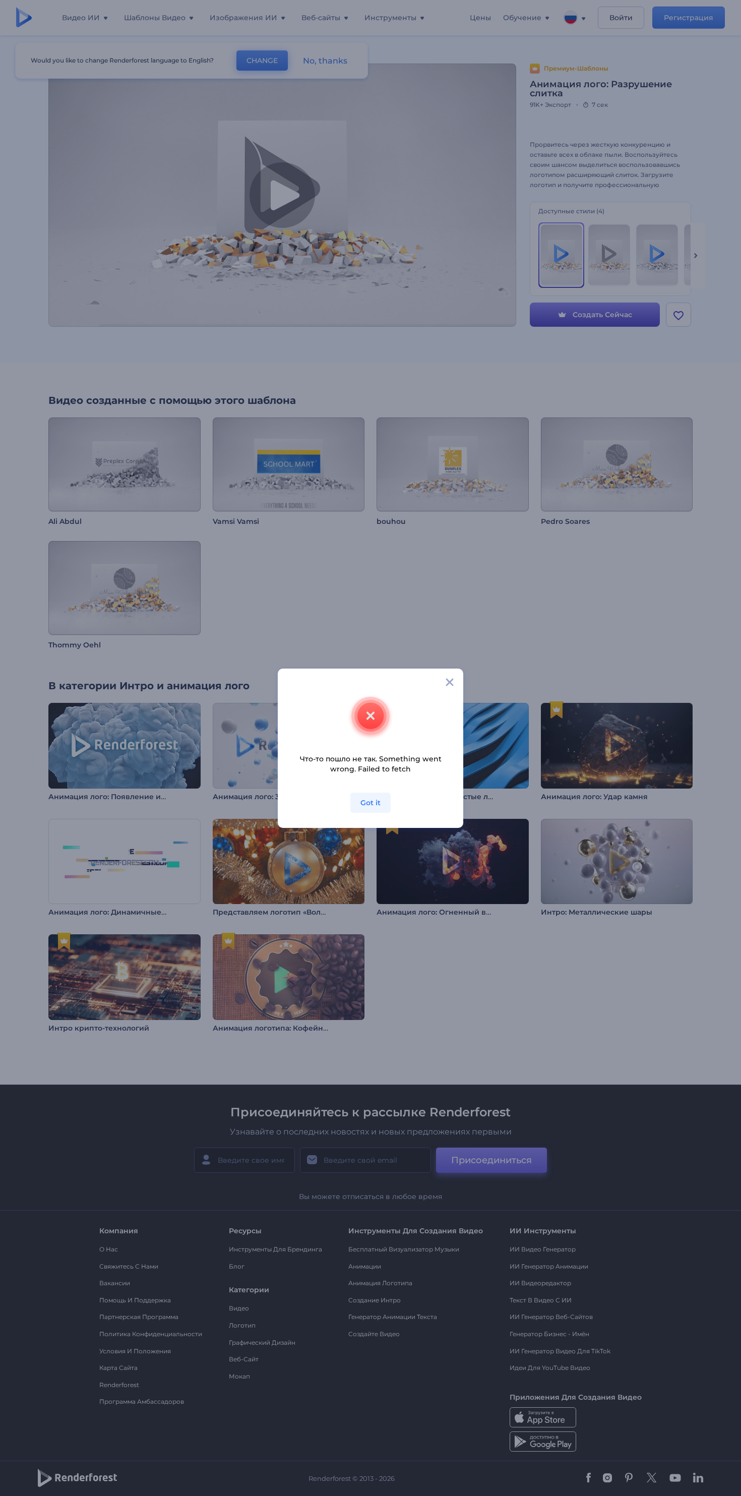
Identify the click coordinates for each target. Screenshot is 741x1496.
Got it (370, 802)
